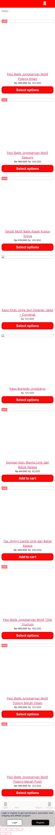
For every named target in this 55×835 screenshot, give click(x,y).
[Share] (14, 829)
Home (5, 11)
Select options (27, 90)
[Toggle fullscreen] (8, 829)
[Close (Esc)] (20, 829)
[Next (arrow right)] (8, 833)
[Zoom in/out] (2, 829)
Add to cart (27, 478)
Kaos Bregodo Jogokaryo (27, 388)
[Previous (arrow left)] (2, 833)
